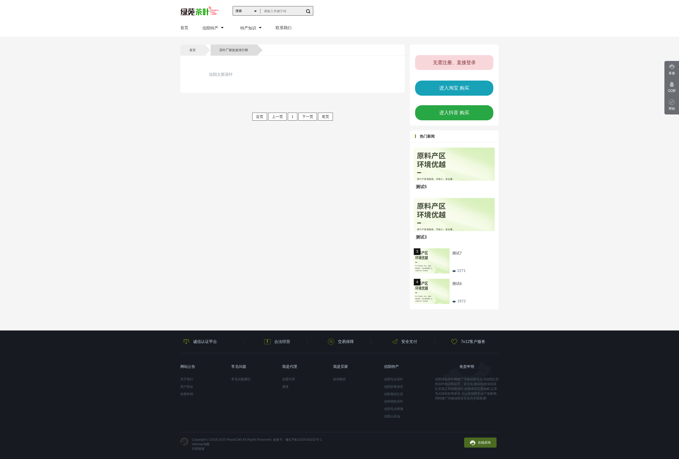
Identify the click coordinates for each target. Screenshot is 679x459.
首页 (184, 27)
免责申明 (186, 394)
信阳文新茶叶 (221, 74)
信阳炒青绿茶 (393, 387)
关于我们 (186, 379)
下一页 (307, 116)
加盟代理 (288, 379)
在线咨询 (484, 442)
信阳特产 (210, 28)
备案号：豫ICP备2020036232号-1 (297, 440)
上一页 (277, 116)
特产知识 (248, 28)
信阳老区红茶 (393, 394)
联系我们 (283, 27)
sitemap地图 (201, 444)
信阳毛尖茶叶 (393, 379)
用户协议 (186, 387)
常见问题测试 (240, 379)
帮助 (672, 109)
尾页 (325, 116)
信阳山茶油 (392, 416)
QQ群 (672, 90)
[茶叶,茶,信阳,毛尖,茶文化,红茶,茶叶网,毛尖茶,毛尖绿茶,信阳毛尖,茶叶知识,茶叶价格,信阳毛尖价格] (199, 11)
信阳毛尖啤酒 (393, 409)
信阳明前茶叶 (393, 401)
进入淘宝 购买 (454, 88)
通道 (285, 387)
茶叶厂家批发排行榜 (233, 50)
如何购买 (339, 379)
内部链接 (198, 449)
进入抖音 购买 (454, 112)
